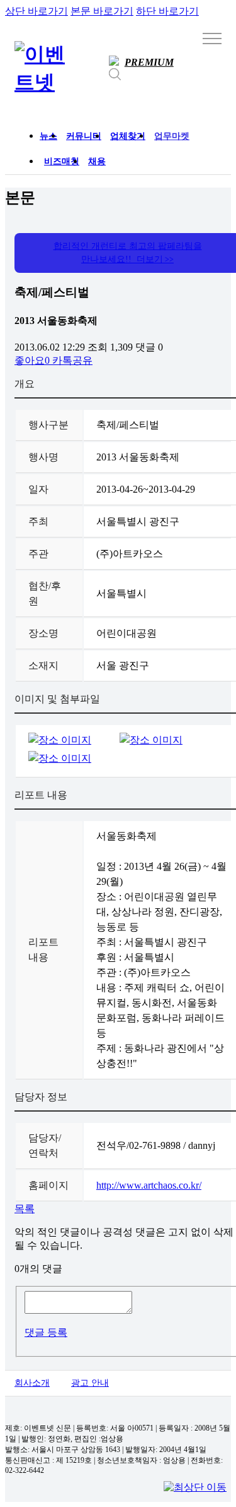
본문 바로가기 (101, 11)
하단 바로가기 (167, 11)
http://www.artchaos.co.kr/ (148, 1185)
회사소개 (32, 1383)
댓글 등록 (46, 1332)
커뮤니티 (83, 136)
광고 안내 (90, 1383)
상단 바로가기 (36, 11)
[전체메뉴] (212, 37)
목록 (24, 1208)
